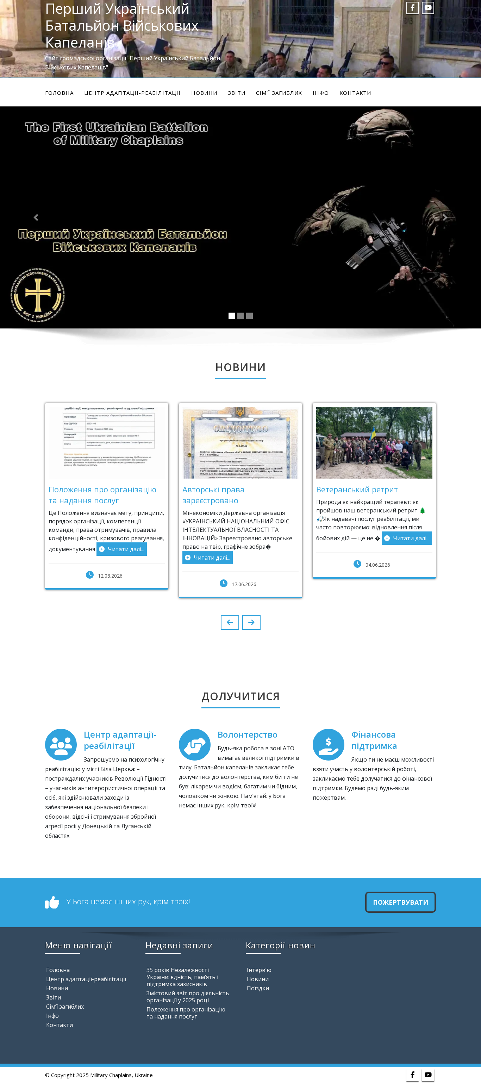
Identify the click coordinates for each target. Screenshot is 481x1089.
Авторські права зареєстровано (213, 494)
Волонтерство (247, 734)
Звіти (236, 92)
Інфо (321, 92)
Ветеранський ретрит (357, 489)
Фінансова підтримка (374, 739)
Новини (204, 92)
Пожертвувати (400, 902)
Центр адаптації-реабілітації (132, 92)
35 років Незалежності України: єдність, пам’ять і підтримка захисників (182, 977)
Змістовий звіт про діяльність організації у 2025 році (187, 996)
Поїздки (258, 988)
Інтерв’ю (259, 970)
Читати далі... (125, 549)
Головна (59, 92)
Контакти (355, 92)
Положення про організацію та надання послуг (102, 494)
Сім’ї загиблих (279, 92)
